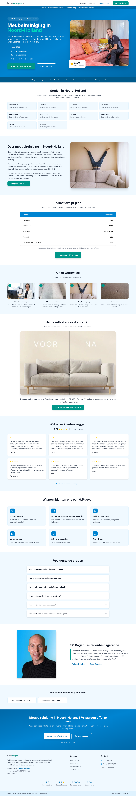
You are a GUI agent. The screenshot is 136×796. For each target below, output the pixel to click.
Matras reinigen (75, 767)
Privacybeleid (116, 793)
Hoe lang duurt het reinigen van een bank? (45, 578)
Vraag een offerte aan (18, 184)
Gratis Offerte (120, 3)
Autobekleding (75, 770)
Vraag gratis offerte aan (21, 66)
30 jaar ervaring (70, 8)
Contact (92, 3)
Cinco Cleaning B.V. (25, 768)
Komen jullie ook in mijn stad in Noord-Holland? (47, 587)
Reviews (83, 3)
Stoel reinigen (75, 763)
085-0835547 (104, 3)
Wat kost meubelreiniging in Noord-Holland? (46, 569)
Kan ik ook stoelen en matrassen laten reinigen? (48, 614)
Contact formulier (107, 767)
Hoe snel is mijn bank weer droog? (42, 605)
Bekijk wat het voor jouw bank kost (68, 407)
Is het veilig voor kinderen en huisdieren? (45, 596)
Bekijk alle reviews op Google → (68, 484)
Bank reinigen (75, 760)
